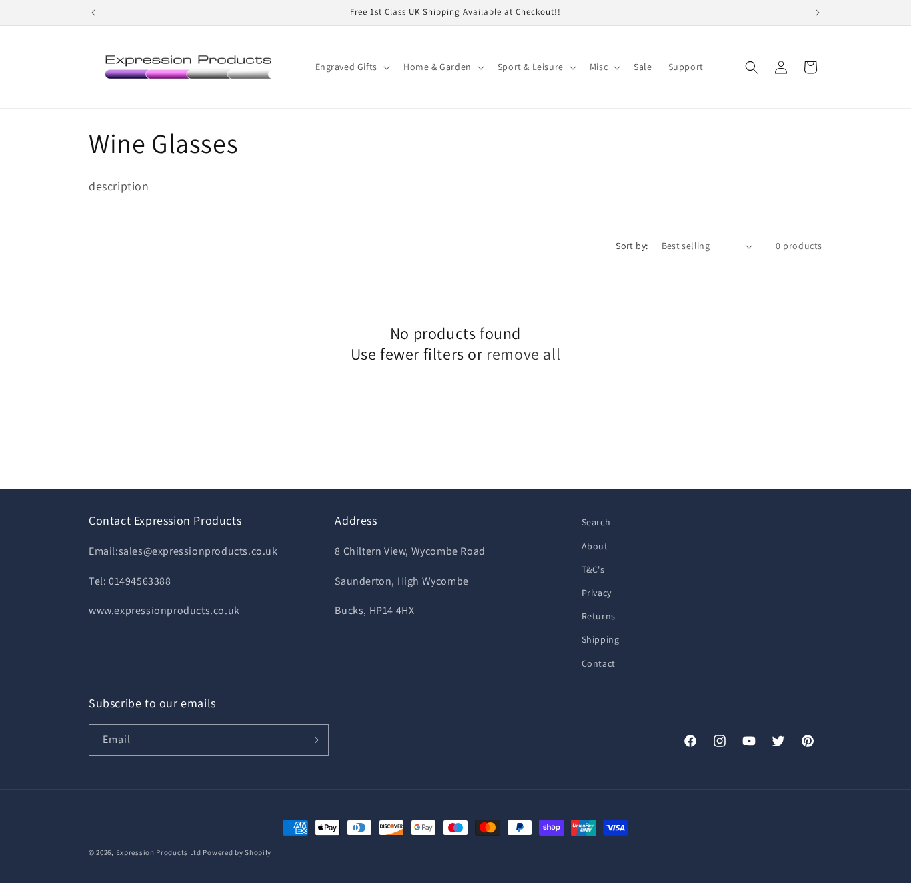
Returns (599, 616)
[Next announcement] (817, 12)
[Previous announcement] (93, 12)
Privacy (597, 593)
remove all (523, 354)
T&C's (593, 569)
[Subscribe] (313, 740)
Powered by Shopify (237, 852)
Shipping (601, 639)
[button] (351, 67)
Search (596, 522)
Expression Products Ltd (158, 852)
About (595, 546)
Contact (599, 663)
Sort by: (632, 246)
